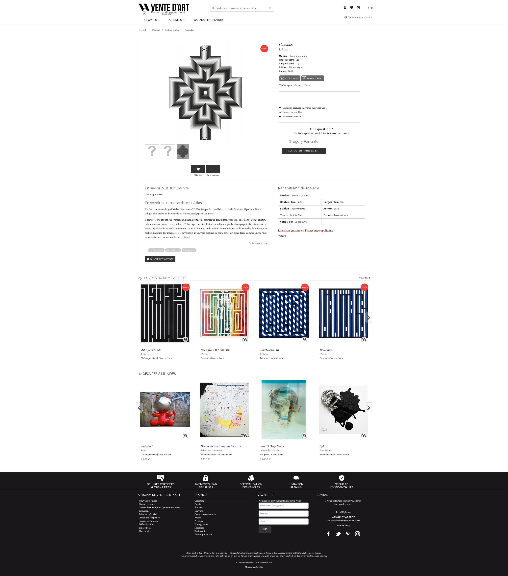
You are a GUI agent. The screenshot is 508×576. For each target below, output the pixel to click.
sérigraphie (189, 250)
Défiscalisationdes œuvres (251, 486)
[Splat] (343, 410)
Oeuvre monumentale (205, 514)
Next (365, 317)
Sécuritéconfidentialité (341, 486)
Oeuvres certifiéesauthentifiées (160, 486)
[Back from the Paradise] (224, 313)
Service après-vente (148, 521)
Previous (143, 317)
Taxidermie (200, 531)
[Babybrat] (165, 410)
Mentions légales (251, 567)
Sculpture (199, 528)
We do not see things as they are (221, 446)
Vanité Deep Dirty (272, 446)
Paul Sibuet (326, 450)
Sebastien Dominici (211, 450)
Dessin (197, 504)
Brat (143, 450)
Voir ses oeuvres (258, 243)
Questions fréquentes (149, 517)
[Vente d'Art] (164, 7)
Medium (156, 29)
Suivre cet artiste (161, 259)
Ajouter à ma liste (198, 169)
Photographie (201, 524)
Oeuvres (150, 19)
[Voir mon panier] (358, 7)
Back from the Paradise (215, 350)
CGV (261, 567)
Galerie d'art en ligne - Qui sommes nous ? (160, 507)
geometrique (156, 250)
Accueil (142, 29)
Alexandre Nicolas (270, 450)
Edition (198, 507)
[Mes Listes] (351, 8)
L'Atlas (196, 203)
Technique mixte (172, 29)
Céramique (199, 501)
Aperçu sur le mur (213, 169)
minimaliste (173, 250)
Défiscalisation (146, 524)
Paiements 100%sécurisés (206, 486)
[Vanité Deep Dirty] (284, 410)
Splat (323, 446)
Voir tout (364, 278)
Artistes (175, 19)
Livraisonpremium (296, 486)
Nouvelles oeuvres (148, 501)
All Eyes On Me (151, 350)
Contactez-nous (147, 504)
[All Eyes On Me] (165, 313)
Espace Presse (145, 528)
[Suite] (186, 237)
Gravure (198, 511)
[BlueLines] (343, 313)
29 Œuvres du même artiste (162, 278)
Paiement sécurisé (148, 514)
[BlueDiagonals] (284, 313)
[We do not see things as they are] (224, 410)
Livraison (144, 511)
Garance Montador (208, 19)
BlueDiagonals (269, 350)
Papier (197, 517)
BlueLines (326, 350)
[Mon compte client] (345, 8)
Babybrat (147, 446)
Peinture (198, 521)
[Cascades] (152, 151)
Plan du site (145, 531)
